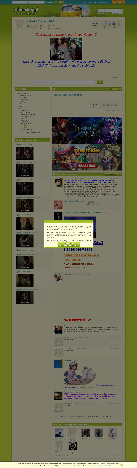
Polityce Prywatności (106, 466)
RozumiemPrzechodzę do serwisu (69, 244)
